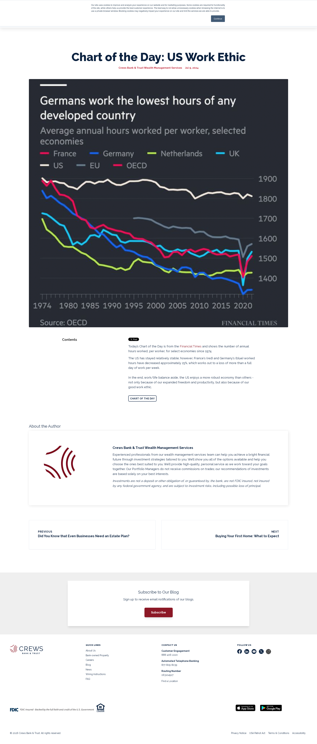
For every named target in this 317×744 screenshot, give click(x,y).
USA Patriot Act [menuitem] (257, 733)
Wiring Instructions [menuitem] (96, 674)
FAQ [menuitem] (88, 679)
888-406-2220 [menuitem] (169, 655)
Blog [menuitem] (88, 664)
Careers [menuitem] (90, 660)
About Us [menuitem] (91, 650)
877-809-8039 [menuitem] (169, 665)
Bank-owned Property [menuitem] (97, 655)
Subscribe (158, 612)
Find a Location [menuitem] (169, 681)
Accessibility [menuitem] (299, 733)
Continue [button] (218, 18)
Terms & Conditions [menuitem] (278, 733)
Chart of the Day (142, 398)
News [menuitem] (89, 669)
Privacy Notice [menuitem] (238, 733)
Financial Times (190, 346)
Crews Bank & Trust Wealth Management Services (150, 67)
